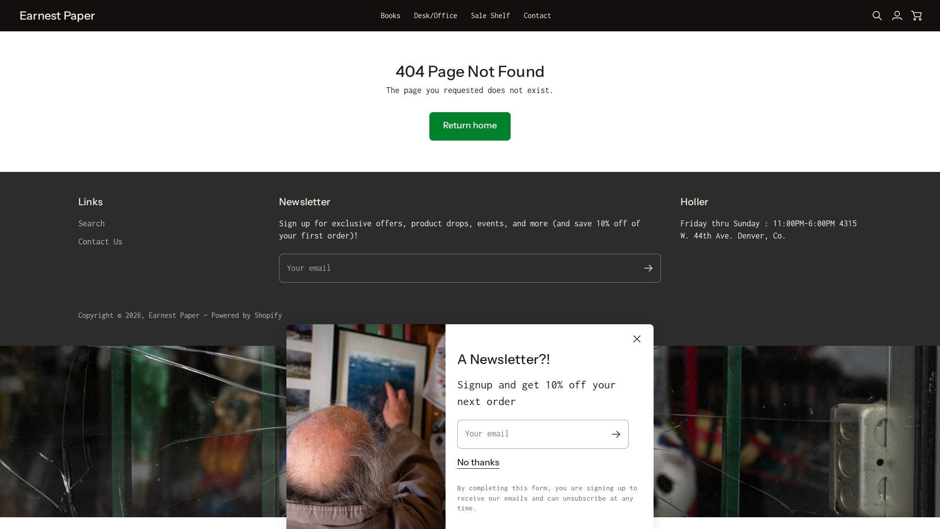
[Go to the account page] (897, 15)
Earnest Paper (174, 315)
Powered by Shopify (247, 315)
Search (91, 223)
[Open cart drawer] (916, 15)
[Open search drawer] (877, 15)
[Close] (637, 339)
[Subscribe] (616, 434)
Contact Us (100, 241)
